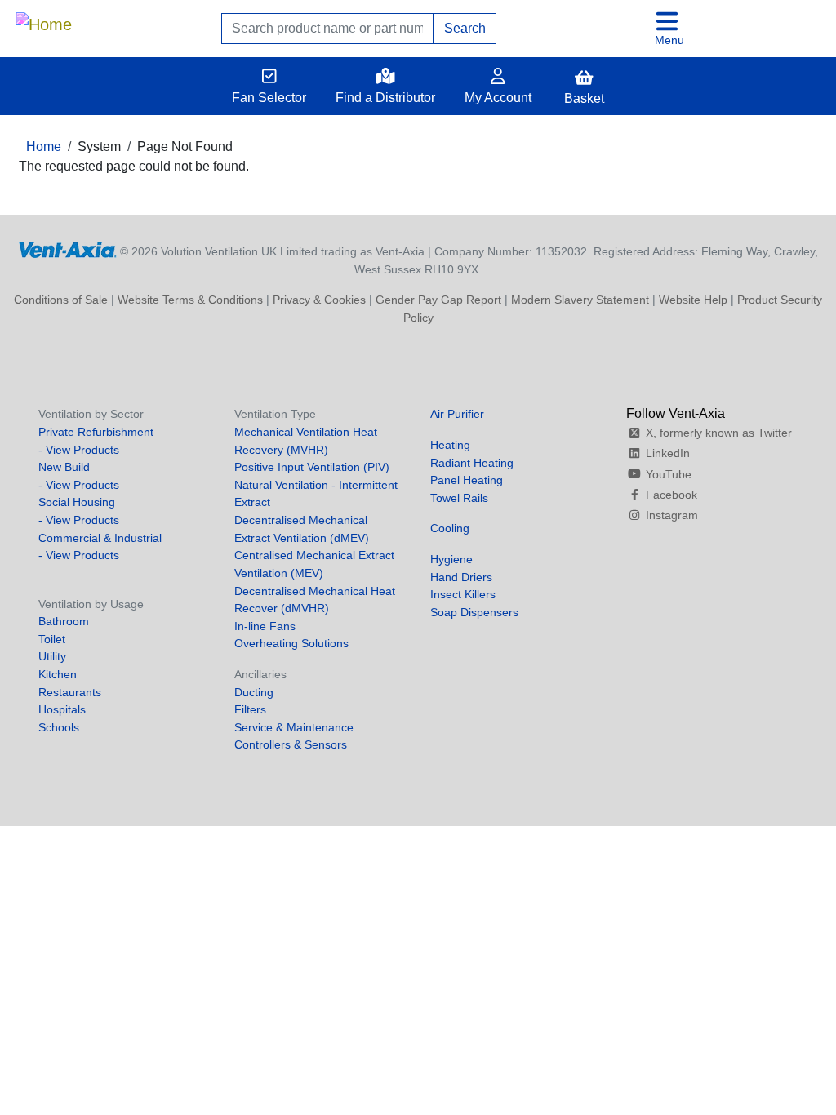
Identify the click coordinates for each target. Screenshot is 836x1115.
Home (43, 146)
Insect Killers (463, 594)
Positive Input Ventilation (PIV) (311, 466)
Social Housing (76, 502)
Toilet (51, 639)
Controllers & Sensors (290, 744)
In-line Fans (265, 626)
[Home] (43, 20)
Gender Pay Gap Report (438, 299)
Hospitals (62, 709)
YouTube (668, 474)
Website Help (693, 299)
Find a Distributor (385, 97)
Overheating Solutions (291, 643)
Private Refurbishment (95, 431)
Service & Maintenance (294, 727)
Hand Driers (461, 577)
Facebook (671, 494)
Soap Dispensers (474, 612)
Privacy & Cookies (319, 299)
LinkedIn (668, 453)
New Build (64, 466)
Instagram (672, 515)
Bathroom (63, 621)
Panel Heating (466, 479)
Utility (52, 656)
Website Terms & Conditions (190, 299)
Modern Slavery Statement (580, 299)
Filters (250, 709)
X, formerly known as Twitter (719, 432)
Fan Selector (269, 97)
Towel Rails (459, 497)
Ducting (253, 692)
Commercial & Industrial (100, 537)
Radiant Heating (472, 462)
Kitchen (57, 674)
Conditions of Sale (61, 299)
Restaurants (69, 692)
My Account (498, 97)
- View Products (78, 449)
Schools (58, 727)
